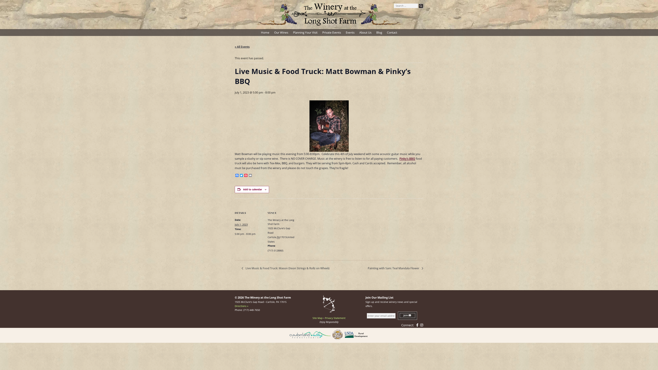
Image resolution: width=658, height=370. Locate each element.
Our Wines (281, 32)
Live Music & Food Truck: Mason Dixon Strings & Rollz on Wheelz (287, 268)
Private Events (331, 32)
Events (350, 32)
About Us (365, 32)
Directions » (241, 306)
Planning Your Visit (305, 32)
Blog (379, 32)
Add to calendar (252, 189)
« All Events (242, 47)
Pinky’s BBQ (407, 159)
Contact (392, 32)
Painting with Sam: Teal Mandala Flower (394, 268)
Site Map (318, 318)
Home (265, 32)
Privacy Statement (335, 318)
